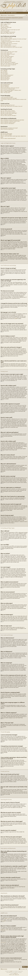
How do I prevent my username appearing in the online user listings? (13, 38)
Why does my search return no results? (8, 111)
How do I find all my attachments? (7, 129)
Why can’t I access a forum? (6, 58)
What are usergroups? (5, 86)
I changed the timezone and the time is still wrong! (10, 41)
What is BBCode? (4, 70)
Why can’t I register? (4, 26)
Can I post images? (4, 73)
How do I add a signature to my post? (8, 54)
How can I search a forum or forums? (8, 110)
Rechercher (3, 12)
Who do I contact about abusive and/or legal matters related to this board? (13, 137)
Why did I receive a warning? (6, 61)
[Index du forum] (14, 4)
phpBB (16, 318)
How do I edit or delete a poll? (6, 57)
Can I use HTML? (4, 71)
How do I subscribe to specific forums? (8, 122)
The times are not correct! (5, 40)
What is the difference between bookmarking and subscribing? (12, 119)
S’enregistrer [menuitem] (26, 11)
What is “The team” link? (5, 92)
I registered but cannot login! (6, 27)
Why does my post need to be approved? (8, 64)
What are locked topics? (5, 78)
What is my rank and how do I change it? (8, 46)
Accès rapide (2, 11)
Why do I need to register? (6, 23)
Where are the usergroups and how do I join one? (10, 87)
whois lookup (3, 942)
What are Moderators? (5, 85)
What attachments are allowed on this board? (9, 128)
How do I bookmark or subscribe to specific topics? (10, 121)
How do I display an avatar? (6, 44)
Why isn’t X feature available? (6, 134)
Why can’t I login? (4, 28)
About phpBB (3, 920)
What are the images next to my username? (9, 43)
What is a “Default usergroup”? (6, 91)
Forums (4, 11)
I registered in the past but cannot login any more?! (10, 29)
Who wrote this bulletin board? (6, 133)
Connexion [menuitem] (24, 11)
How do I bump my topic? (5, 65)
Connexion (9, 12)
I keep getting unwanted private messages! (9, 98)
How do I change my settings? (6, 37)
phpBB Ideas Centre (4, 929)
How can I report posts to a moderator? (8, 62)
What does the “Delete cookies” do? (7, 33)
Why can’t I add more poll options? (7, 56)
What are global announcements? (7, 75)
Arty (10, 972)
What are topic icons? (5, 79)
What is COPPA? (4, 25)
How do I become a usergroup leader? (8, 89)
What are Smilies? (4, 72)
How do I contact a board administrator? (8, 138)
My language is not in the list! (6, 42)
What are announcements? (6, 76)
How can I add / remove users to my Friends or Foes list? (11, 106)
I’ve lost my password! (5, 30)
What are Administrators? (5, 84)
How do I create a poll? (5, 55)
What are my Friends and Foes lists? (8, 105)
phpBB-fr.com (16, 973)
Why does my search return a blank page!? (9, 113)
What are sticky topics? (5, 77)
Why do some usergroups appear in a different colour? (11, 90)
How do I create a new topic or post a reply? (9, 51)
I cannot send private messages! (7, 97)
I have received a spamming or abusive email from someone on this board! (13, 100)
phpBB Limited (7, 918)
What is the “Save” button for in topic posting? (9, 63)
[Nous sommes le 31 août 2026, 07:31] (25, 15)
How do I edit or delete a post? (6, 52)
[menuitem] (26, 15)
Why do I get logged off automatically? (8, 32)
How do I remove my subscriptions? (7, 123)
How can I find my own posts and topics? (8, 115)
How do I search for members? (6, 114)
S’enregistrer (14, 12)
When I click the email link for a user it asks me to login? (11, 47)
